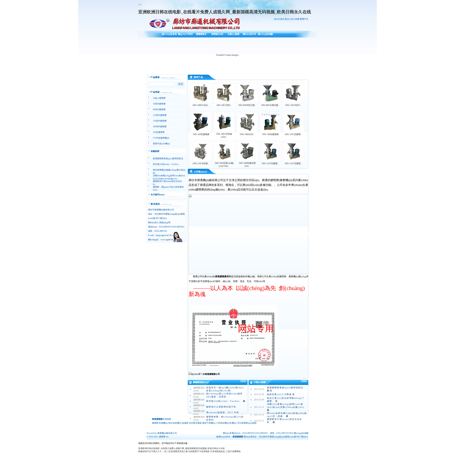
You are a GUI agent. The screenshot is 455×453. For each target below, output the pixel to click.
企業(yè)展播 (233, 34)
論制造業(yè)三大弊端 (279, 394)
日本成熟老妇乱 (217, 451)
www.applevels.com (169, 239)
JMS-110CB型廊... (201, 163)
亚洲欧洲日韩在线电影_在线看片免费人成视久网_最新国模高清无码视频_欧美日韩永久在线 (224, 12)
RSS (291, 433)
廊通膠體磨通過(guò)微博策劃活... (286, 387)
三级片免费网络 (233, 451)
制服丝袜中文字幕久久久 (150, 451)
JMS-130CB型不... (293, 105)
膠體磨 (162, 436)
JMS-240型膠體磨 (201, 134)
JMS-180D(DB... (247, 134)
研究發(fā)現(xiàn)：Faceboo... (224, 401)
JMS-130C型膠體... (293, 134)
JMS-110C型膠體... (270, 163)
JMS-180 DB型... (224, 105)
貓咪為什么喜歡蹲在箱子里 (221, 407)
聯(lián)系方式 (249, 34)
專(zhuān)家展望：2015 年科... (224, 412)
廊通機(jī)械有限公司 (167, 433)
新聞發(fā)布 (217, 34)
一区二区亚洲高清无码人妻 (175, 451)
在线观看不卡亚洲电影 (199, 451)
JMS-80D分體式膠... (270, 105)
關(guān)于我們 (185, 34)
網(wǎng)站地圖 (265, 34)
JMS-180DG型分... (201, 105)
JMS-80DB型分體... (247, 105)
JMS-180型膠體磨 (270, 134)
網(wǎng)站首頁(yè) (169, 35)
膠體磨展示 (201, 34)
